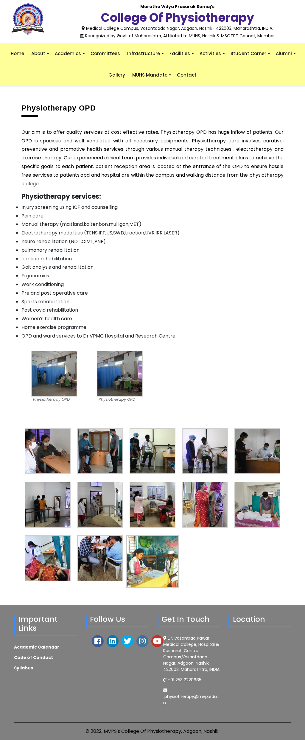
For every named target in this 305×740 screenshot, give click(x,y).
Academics (68, 53)
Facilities (179, 53)
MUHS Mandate (149, 75)
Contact (187, 75)
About (38, 53)
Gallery (116, 75)
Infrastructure (143, 53)
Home (17, 53)
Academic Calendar (36, 647)
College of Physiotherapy (177, 17)
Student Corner (248, 53)
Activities (210, 53)
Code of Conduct (33, 657)
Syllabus (23, 668)
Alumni (284, 53)
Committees (105, 53)
